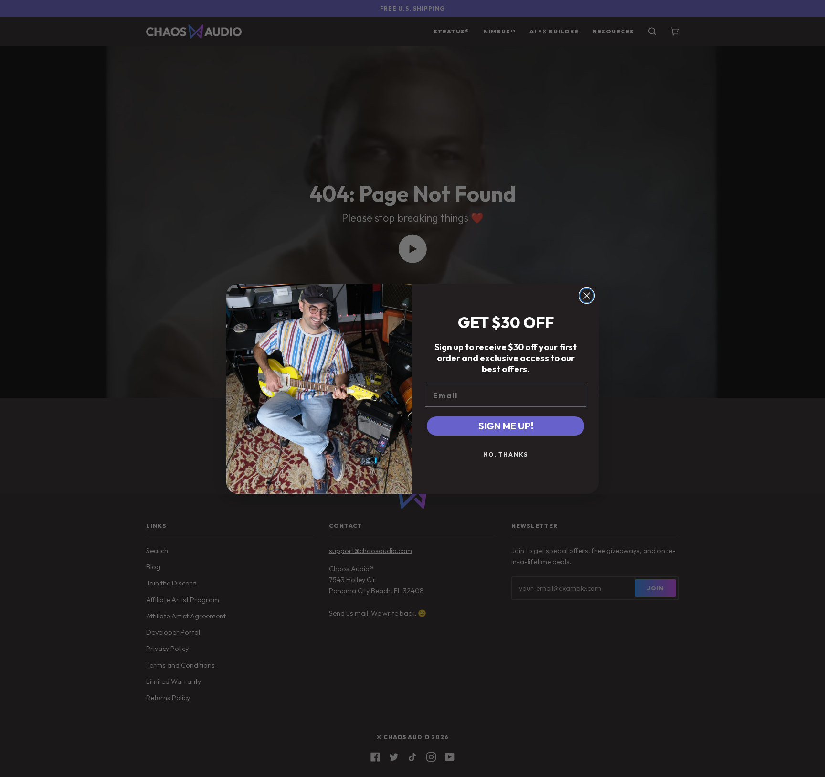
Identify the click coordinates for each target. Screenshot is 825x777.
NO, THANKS (505, 454)
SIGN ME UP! (505, 426)
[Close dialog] (587, 295)
